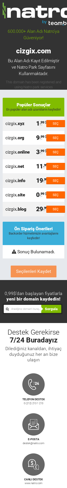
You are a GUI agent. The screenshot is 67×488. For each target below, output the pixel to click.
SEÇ (56, 123)
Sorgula (51, 309)
